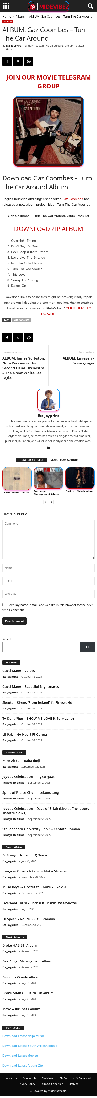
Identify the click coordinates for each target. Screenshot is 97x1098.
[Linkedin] (48, 447)
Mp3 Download (81, 1078)
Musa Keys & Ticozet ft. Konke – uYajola (34, 887)
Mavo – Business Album (21, 1009)
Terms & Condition (51, 1084)
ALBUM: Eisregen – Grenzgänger (79, 360)
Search (7, 639)
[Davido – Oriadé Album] (80, 478)
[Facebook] (7, 61)
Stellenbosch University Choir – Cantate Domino (41, 829)
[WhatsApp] (28, 61)
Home (6, 16)
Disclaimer (47, 1078)
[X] (18, 61)
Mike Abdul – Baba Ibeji (21, 760)
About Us (11, 1078)
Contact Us (29, 1078)
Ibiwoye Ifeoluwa (13, 782)
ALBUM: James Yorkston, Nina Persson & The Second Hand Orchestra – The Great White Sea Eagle (23, 368)
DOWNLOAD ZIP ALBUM (48, 228)
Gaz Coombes (72, 199)
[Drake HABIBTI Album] (17, 478)
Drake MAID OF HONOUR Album (27, 993)
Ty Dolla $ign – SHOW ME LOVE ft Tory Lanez (38, 718)
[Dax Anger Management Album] (48, 478)
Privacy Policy (26, 1084)
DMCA (63, 1078)
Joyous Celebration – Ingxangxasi (29, 776)
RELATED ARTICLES (31, 460)
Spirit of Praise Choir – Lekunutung (30, 792)
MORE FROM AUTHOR (64, 460)
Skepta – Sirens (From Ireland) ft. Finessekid (37, 702)
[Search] (87, 647)
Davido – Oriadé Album (79, 491)
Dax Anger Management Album (46, 492)
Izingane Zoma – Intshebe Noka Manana (34, 871)
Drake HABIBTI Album (15, 492)
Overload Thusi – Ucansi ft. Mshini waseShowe (39, 903)
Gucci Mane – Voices (18, 670)
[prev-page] (45, 502)
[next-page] (51, 502)
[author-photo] (48, 400)
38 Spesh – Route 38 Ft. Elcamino (28, 919)
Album (20, 16)
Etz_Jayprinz (13, 45)
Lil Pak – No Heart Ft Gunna (24, 734)
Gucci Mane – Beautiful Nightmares (30, 686)
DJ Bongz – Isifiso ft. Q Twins (25, 855)
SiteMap (74, 1084)
